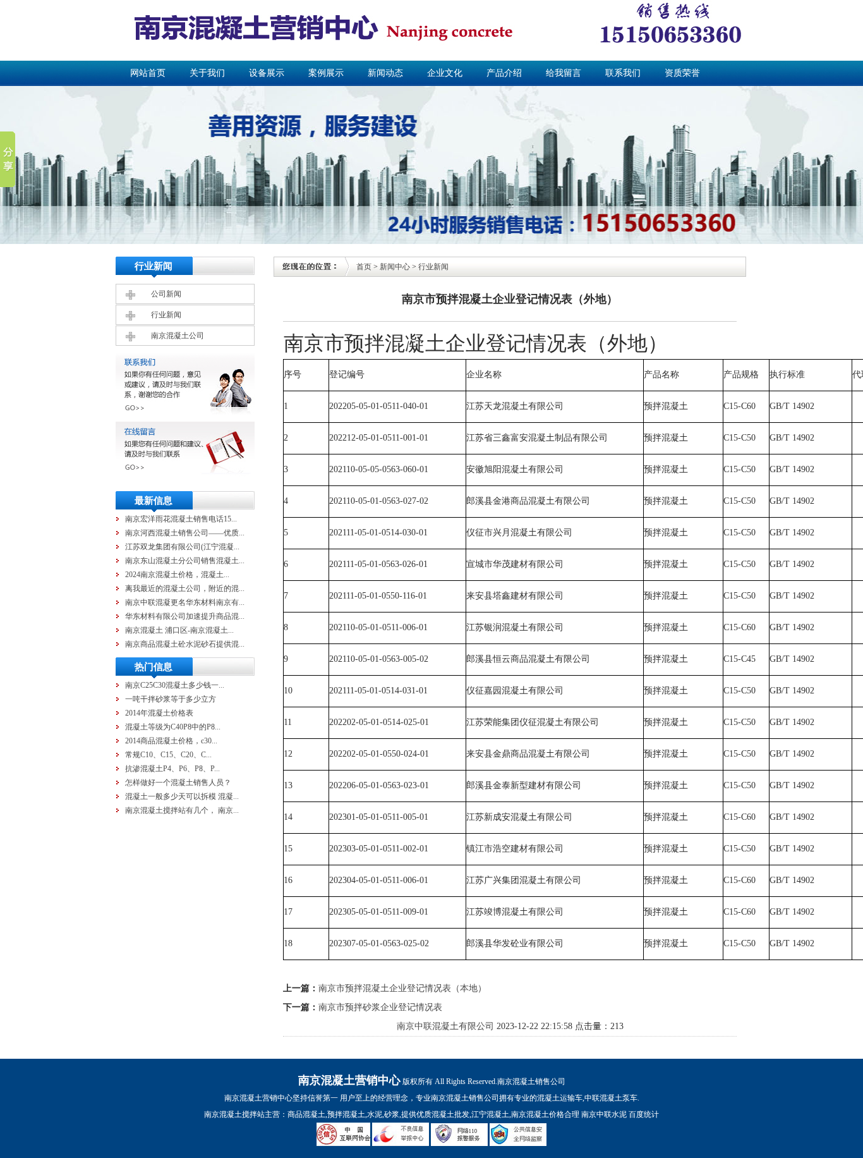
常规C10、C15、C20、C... (168, 754)
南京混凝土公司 (177, 335)
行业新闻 (166, 314)
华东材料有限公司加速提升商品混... (184, 616)
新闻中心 (395, 266)
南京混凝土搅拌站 (234, 1114)
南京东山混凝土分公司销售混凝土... (184, 560)
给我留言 (563, 73)
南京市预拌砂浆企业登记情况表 (380, 1007)
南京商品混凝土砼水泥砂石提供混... (184, 644)
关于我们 (207, 73)
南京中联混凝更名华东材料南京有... (184, 602)
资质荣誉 (682, 73)
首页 (363, 266)
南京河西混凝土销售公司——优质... (184, 532)
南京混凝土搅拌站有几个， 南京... (182, 810)
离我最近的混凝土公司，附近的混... (184, 588)
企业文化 (444, 73)
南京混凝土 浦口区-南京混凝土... (179, 630)
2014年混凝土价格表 (159, 713)
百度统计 (644, 1114)
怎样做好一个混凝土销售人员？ (178, 782)
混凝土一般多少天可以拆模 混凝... (182, 796)
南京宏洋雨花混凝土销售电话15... (181, 519)
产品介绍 (504, 73)
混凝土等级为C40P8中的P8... (172, 726)
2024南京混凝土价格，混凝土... (177, 574)
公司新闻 (166, 294)
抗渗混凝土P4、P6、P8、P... (172, 768)
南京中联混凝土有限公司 (445, 1026)
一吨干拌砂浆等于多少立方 (170, 699)
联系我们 (623, 73)
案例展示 (326, 73)
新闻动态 (385, 73)
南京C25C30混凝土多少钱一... (174, 685)
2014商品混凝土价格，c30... (171, 740)
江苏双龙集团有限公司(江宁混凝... (182, 546)
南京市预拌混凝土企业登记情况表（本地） (402, 988)
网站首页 (148, 73)
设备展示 (266, 73)
